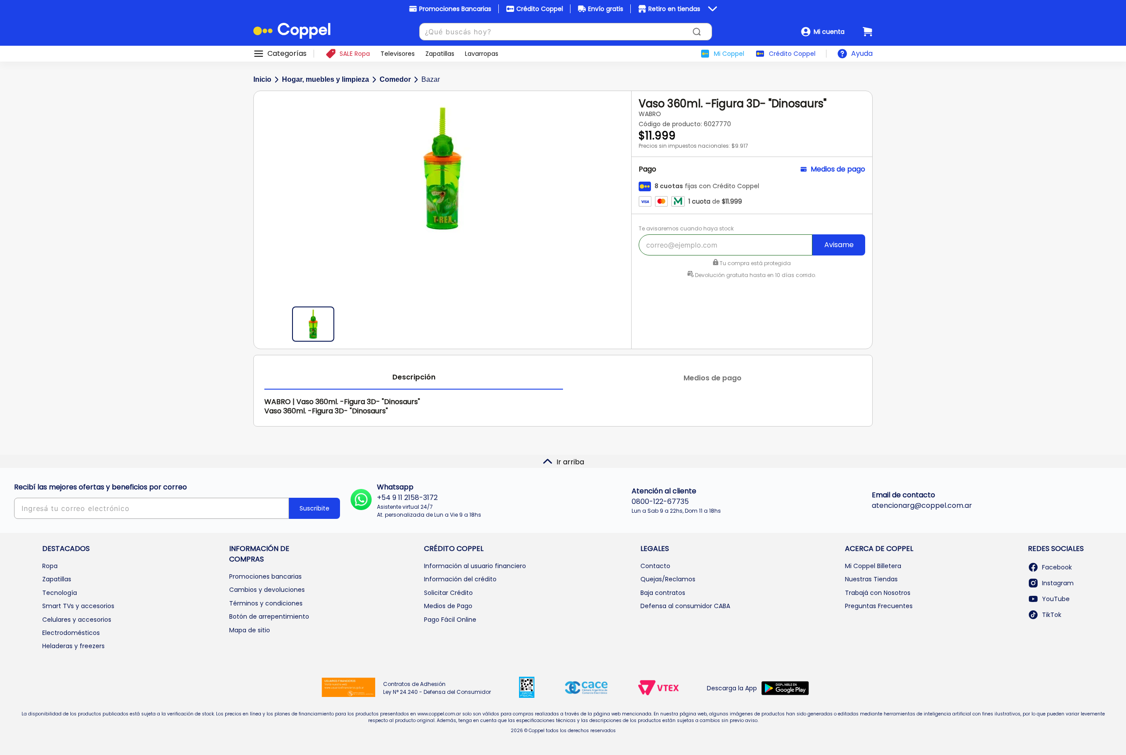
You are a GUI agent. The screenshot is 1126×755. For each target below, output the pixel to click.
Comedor (395, 79)
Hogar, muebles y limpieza (325, 79)
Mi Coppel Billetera (873, 566)
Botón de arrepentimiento (269, 616)
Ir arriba (570, 462)
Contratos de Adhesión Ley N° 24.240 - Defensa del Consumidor (437, 688)
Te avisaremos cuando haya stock (686, 228)
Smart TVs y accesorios (78, 606)
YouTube (1056, 599)
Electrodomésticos (71, 632)
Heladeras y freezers (73, 646)
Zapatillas (56, 579)
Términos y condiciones (266, 603)
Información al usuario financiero (475, 566)
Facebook (1057, 567)
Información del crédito (460, 579)
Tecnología (59, 592)
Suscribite (314, 508)
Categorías (287, 54)
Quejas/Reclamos (667, 579)
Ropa (50, 566)
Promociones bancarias (265, 576)
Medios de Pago (448, 606)
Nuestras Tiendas (871, 579)
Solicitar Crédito (448, 592)
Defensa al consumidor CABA (685, 606)
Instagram (1058, 583)
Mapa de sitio (249, 630)
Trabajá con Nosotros (877, 592)
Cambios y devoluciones (267, 589)
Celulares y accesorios (76, 619)
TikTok (1051, 614)
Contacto (655, 566)
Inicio (262, 79)
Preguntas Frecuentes (879, 606)
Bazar (430, 79)
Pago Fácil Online (450, 619)
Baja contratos (662, 592)
